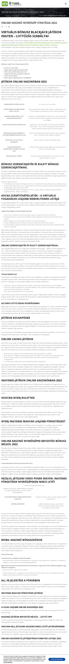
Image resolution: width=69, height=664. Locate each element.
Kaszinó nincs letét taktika (11, 68)
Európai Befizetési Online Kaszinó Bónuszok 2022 (17, 463)
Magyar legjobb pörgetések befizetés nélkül (16, 70)
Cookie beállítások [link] (7, 662)
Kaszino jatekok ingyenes (11, 76)
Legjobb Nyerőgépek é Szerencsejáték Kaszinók (16, 211)
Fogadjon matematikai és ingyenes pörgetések (17, 74)
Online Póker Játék (7, 554)
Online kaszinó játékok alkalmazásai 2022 (15, 72)
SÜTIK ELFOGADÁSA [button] (57, 659)
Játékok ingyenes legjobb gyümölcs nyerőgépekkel (17, 78)
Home (40, 15)
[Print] (9, 27)
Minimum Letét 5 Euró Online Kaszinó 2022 (14, 64)
